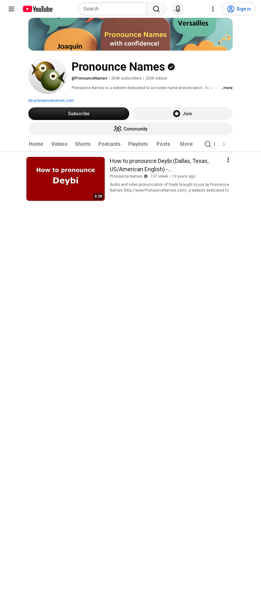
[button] (223, 144)
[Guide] (11, 9)
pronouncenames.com (53, 100)
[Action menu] (228, 159)
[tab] (36, 144)
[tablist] (130, 144)
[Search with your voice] (178, 9)
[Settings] (213, 9)
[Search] (156, 9)
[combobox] (114, 9)
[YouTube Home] (37, 9)
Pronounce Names (126, 176)
